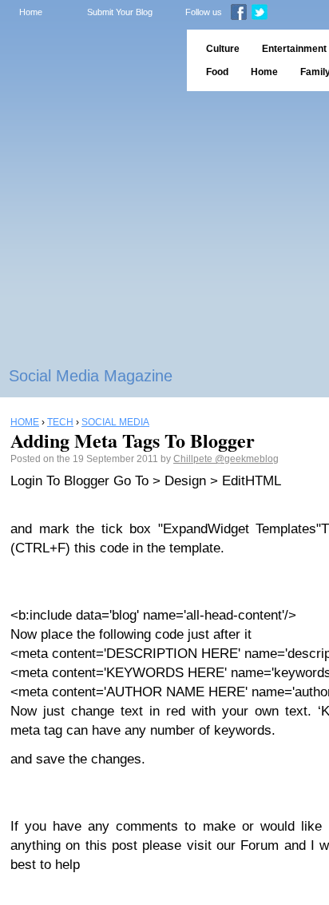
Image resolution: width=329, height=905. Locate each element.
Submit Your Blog (120, 12)
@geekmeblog (247, 458)
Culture (223, 48)
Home (30, 12)
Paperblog (88, 60)
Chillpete (194, 458)
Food (217, 72)
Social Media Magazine (90, 376)
